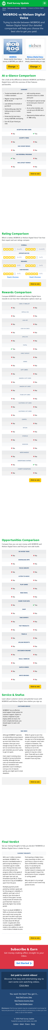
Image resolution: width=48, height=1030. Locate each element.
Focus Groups (24, 568)
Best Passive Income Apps (24, 1001)
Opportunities (24, 253)
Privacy (27, 1024)
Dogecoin (25, 444)
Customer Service (24, 706)
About (22, 1024)
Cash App (25, 320)
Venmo (25, 361)
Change (12, 67)
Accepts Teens (24, 138)
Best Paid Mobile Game (24, 1004)
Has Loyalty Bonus (24, 162)
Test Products (24, 626)
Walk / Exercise (24, 659)
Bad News (24, 731)
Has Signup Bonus (24, 146)
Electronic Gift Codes (25, 411)
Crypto (24, 419)
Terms (33, 1024)
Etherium (25, 436)
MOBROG (23, 8)
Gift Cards (24, 370)
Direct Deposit (25, 353)
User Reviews (24, 269)
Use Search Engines (24, 650)
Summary (24, 89)
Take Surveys (24, 617)
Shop (24, 609)
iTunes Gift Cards (25, 394)
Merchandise (24, 452)
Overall (24, 245)
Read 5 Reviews (35, 277)
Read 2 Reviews (13, 277)
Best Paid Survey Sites (24, 997)
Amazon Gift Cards (25, 386)
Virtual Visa (25, 312)
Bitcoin (25, 427)
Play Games (24, 584)
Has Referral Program (24, 154)
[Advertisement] (24, 204)
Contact (16, 1024)
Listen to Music (24, 576)
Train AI (24, 634)
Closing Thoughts (24, 853)
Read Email (24, 593)
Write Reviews (24, 675)
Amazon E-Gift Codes (25, 378)
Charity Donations (24, 469)
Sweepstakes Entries (24, 461)
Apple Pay (25, 336)
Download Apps (24, 560)
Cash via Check (25, 328)
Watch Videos (24, 667)
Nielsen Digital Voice (35, 57)
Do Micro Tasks (24, 551)
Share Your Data (24, 601)
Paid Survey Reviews (13, 8)
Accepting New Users (24, 129)
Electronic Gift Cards (25, 403)
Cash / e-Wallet (24, 304)
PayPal (25, 345)
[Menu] (44, 3)
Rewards (24, 261)
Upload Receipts (24, 642)
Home (4, 8)
